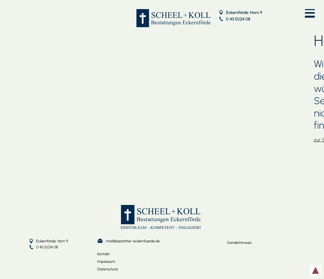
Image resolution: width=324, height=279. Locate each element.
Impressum (106, 261)
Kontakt (103, 254)
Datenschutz (107, 269)
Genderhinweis (239, 242)
